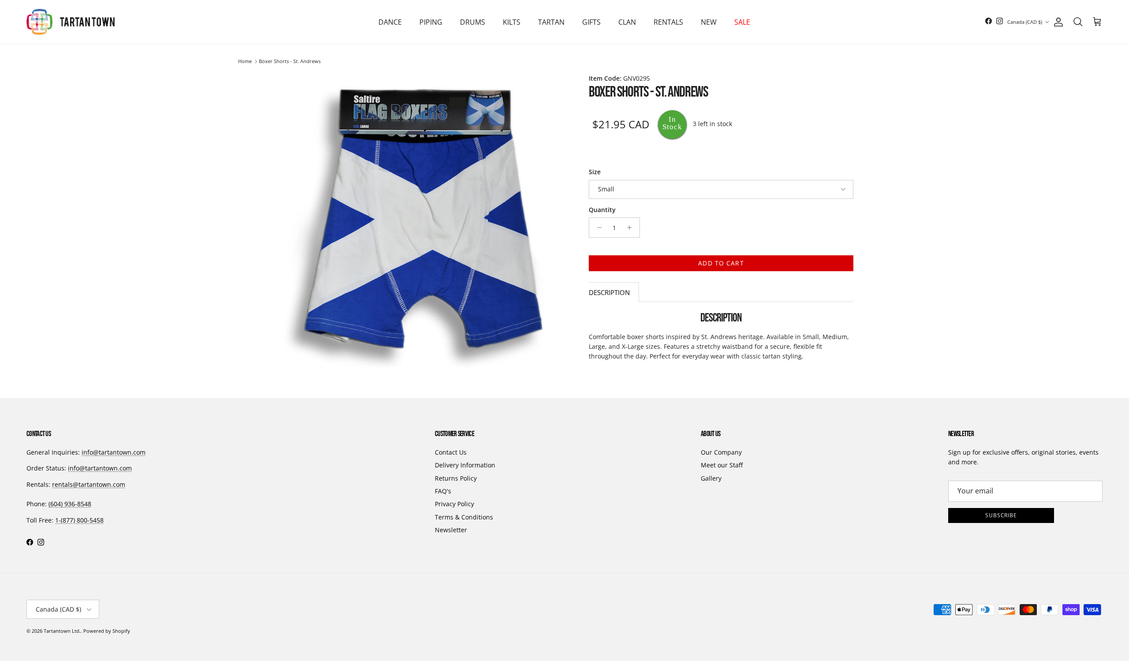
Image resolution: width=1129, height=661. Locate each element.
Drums (472, 22)
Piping (430, 22)
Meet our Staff (722, 465)
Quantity (602, 209)
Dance (390, 22)
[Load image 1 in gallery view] (422, 220)
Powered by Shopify (106, 630)
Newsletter (451, 530)
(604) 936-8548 (70, 504)
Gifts (591, 22)
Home (245, 61)
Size (595, 172)
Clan (627, 22)
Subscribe (1001, 515)
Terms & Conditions (464, 517)
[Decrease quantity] (597, 227)
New (709, 22)
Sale (742, 22)
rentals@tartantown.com (88, 484)
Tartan (551, 22)
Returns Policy (456, 478)
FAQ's (443, 491)
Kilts (511, 22)
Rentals (668, 22)
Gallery (711, 478)
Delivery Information (465, 465)
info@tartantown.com (114, 452)
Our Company (721, 452)
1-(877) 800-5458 (79, 520)
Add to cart (721, 263)
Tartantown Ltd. (62, 630)
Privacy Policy (454, 504)
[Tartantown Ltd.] (70, 22)
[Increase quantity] (631, 227)
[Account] (1057, 22)
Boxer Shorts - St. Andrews (290, 61)
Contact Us (451, 452)
